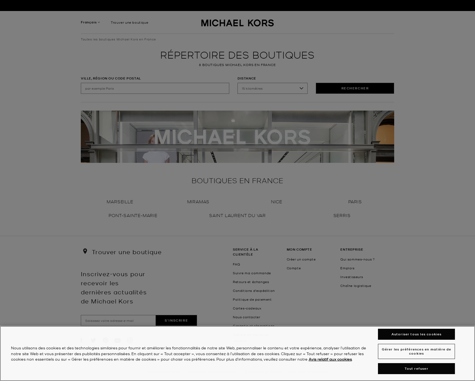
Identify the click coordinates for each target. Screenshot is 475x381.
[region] (237, 353)
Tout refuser (416, 368)
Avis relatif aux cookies (330, 359)
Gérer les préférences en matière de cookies (416, 351)
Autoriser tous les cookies (416, 334)
